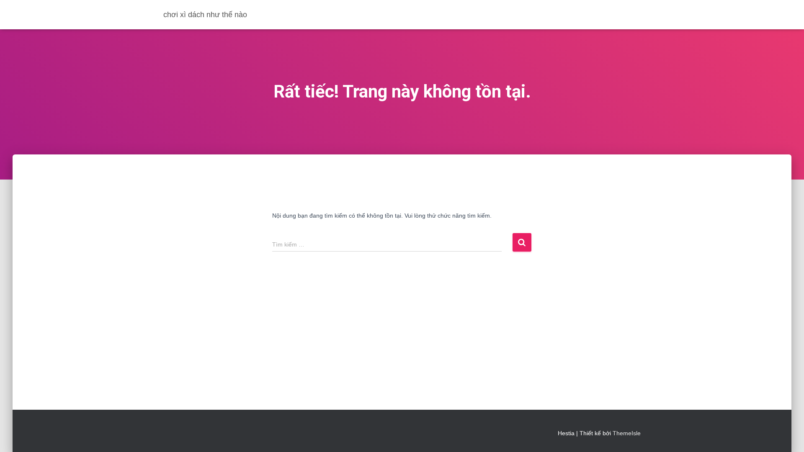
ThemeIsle (627, 433)
